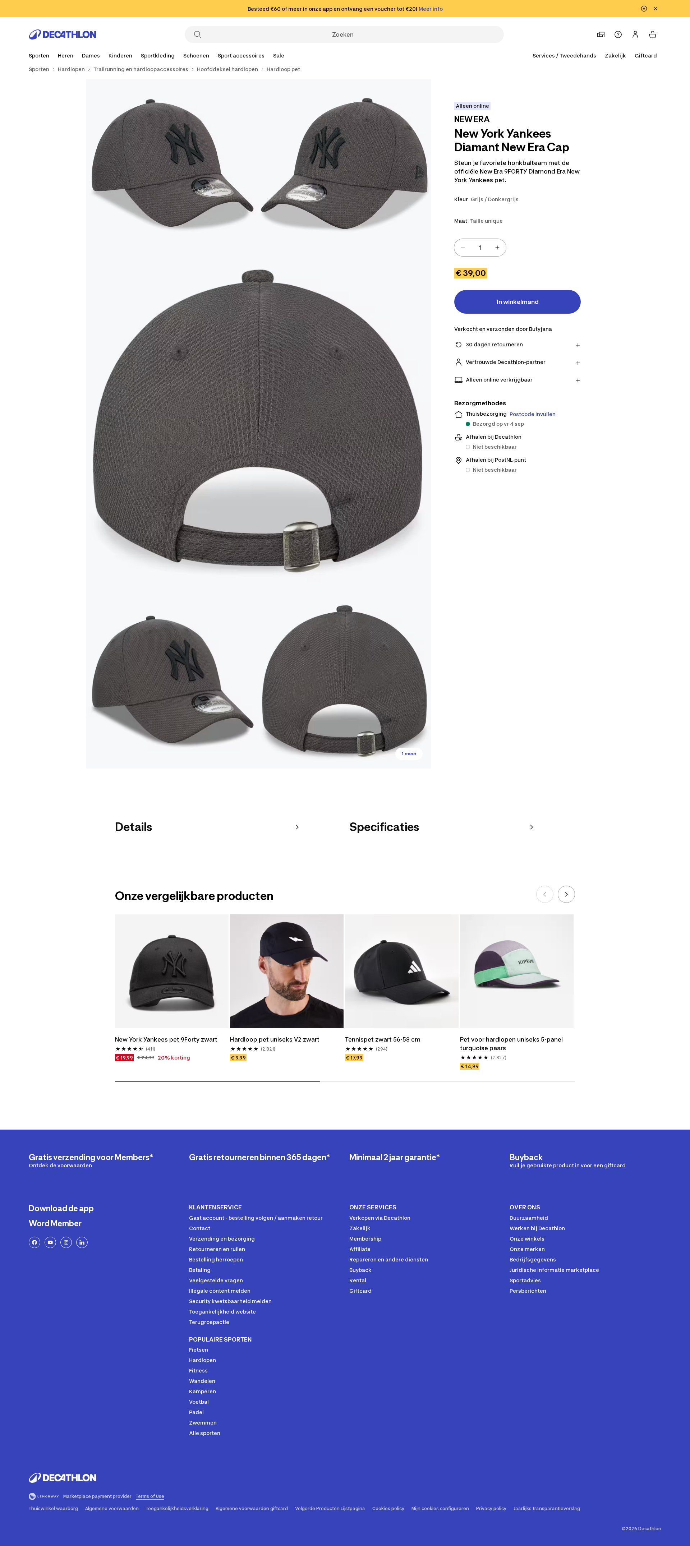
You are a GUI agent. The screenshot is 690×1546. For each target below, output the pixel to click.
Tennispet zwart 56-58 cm (382, 1039)
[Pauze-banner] (644, 8)
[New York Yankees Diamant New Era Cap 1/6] (345, 165)
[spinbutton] (480, 247)
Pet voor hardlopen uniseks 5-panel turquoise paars (511, 1044)
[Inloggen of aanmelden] (635, 34)
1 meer (409, 753)
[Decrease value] (463, 247)
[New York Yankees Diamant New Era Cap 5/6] (345, 682)
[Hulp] (618, 34)
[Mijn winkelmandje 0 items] (652, 34)
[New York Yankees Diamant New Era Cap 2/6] (172, 165)
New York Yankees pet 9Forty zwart (166, 1039)
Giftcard (646, 55)
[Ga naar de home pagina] (62, 34)
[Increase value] (497, 247)
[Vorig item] (544, 894)
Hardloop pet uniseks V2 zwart (274, 1039)
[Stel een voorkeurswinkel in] (601, 34)
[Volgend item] (566, 894)
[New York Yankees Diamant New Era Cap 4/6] (172, 682)
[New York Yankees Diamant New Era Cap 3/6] (258, 423)
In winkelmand (518, 301)
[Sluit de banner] (655, 8)
